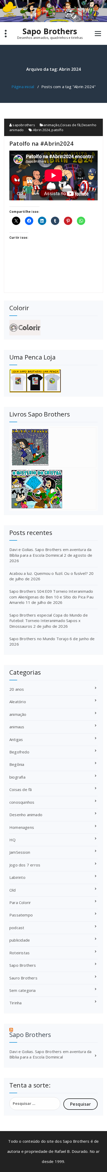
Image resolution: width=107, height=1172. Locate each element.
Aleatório (17, 701)
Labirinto (17, 877)
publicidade (19, 940)
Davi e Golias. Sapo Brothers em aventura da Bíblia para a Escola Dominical (50, 552)
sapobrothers (23, 125)
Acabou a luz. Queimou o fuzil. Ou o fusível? (48, 573)
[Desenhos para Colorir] (53, 327)
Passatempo (21, 914)
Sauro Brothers (23, 977)
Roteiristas (19, 952)
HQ (12, 839)
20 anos (16, 689)
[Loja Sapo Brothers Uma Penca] (53, 380)
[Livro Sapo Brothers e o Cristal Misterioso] (53, 489)
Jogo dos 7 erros (24, 864)
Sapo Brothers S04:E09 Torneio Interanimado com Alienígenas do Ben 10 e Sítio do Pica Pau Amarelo (51, 597)
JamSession (19, 852)
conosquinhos (21, 802)
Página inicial (22, 86)
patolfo (57, 130)
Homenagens (21, 827)
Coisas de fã (70, 125)
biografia (17, 777)
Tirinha (15, 1002)
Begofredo (19, 751)
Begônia (16, 764)
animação (51, 125)
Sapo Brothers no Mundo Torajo (39, 638)
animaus (16, 726)
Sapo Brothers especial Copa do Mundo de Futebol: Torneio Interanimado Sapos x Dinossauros (48, 620)
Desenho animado (25, 814)
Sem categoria (22, 990)
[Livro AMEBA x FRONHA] (53, 447)
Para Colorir (20, 902)
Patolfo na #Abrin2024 (41, 143)
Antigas (16, 739)
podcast (16, 927)
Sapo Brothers (50, 31)
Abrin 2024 (41, 130)
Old (12, 890)
